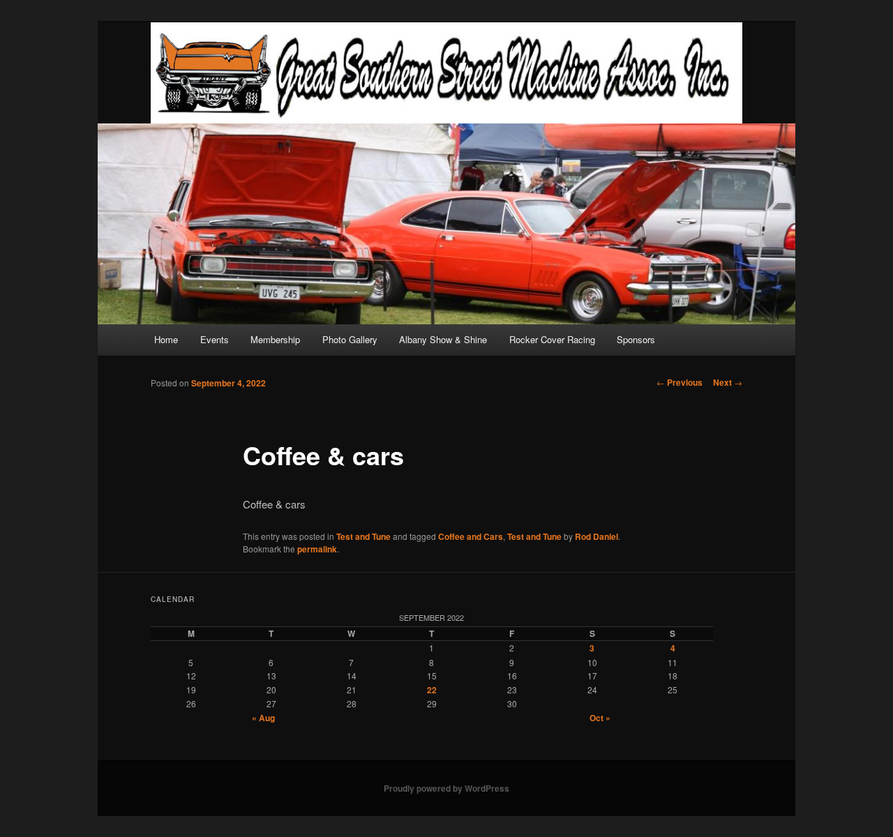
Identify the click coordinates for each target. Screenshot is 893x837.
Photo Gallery (349, 339)
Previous (679, 382)
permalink (317, 549)
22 (432, 690)
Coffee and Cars (470, 536)
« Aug (263, 717)
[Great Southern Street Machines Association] (446, 72)
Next (727, 382)
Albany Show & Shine (443, 339)
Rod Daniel (596, 536)
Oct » (600, 717)
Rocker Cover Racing (552, 339)
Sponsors (636, 339)
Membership (275, 339)
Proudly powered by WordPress (446, 788)
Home (166, 339)
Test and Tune (363, 536)
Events (214, 339)
